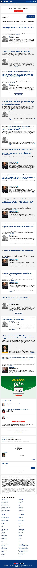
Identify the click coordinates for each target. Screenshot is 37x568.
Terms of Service (24, 565)
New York (20, 538)
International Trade (5, 522)
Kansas (9, 3)
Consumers (3, 439)
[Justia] (8, 1)
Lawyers (3, 441)
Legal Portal (12, 565)
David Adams (4, 452)
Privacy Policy (29, 565)
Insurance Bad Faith (17, 149)
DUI (19, 505)
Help (19, 565)
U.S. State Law (21, 529)
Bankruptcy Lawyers (5, 501)
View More (17, 34)
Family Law (20, 508)
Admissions (20, 517)
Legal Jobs (3, 545)
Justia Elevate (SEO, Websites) (23, 550)
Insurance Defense (22, 24)
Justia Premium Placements (23, 548)
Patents (2, 551)
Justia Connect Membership (23, 545)
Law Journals (20, 522)
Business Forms (4, 548)
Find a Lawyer (5, 463)
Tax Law (2, 525)
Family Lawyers (4, 508)
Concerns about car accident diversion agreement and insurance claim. (17, 251)
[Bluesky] (20, 563)
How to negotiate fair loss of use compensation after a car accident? (18, 28)
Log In (30, 1)
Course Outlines (21, 520)
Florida (19, 536)
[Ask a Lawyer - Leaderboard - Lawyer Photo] (3, 455)
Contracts (23, 126)
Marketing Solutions (22, 544)
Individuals (20, 499)
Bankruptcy (20, 501)
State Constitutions (21, 530)
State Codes (20, 532)
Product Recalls (4, 550)
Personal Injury (29, 24)
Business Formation (5, 515)
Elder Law (9, 317)
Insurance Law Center (18, 432)
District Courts (4, 538)
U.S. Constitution (4, 530)
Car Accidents (10, 24)
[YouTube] (15, 563)
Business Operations (5, 517)
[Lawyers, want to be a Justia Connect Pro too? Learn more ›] (17, 162)
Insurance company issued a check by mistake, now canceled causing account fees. (17, 274)
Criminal (19, 502)
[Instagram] (17, 563)
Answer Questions (30, 16)
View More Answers (18, 94)
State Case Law (21, 533)
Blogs (19, 523)
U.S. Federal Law (4, 529)
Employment (3, 518)
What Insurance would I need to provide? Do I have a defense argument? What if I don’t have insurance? (17, 298)
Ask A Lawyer (5, 3)
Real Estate (3, 523)
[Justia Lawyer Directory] (23, 563)
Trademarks (3, 553)
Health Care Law (14, 317)
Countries (3, 554)
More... (2, 511)
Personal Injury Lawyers (5, 510)
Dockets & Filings (4, 539)
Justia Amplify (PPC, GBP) (22, 551)
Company (16, 565)
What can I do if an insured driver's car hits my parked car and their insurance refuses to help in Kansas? (18, 178)
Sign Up (34, 1)
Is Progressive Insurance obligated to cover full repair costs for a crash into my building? (17, 128)
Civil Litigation (16, 71)
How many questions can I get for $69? (14, 319)
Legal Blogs (3, 547)
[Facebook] (16, 563)
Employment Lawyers (5, 505)
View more (33, 459)
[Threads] (19, 563)
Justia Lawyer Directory (22, 547)
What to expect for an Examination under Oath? (16, 360)
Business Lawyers (4, 502)
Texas (19, 539)
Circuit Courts (3, 536)
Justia (1, 3)
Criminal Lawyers (4, 504)
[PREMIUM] (5, 165)
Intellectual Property (5, 520)
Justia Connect (6, 565)
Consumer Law (15, 24)
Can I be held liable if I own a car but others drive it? (17, 51)
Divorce (19, 504)
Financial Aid (20, 518)
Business (3, 514)
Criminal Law (31, 198)
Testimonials (20, 554)
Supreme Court (4, 535)
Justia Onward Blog (21, 553)
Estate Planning (21, 507)
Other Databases (5, 544)
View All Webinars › (18, 421)
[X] (22, 563)
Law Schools (21, 514)
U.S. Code (3, 532)
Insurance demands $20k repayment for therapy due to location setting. (18, 227)
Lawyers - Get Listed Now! (18, 470)
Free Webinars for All (6, 400)
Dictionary (20, 515)
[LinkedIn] (13, 563)
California (20, 535)
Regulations (3, 533)
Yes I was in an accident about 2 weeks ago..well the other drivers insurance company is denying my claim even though (18, 337)
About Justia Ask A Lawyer (8, 437)
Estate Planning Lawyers (5, 507)
